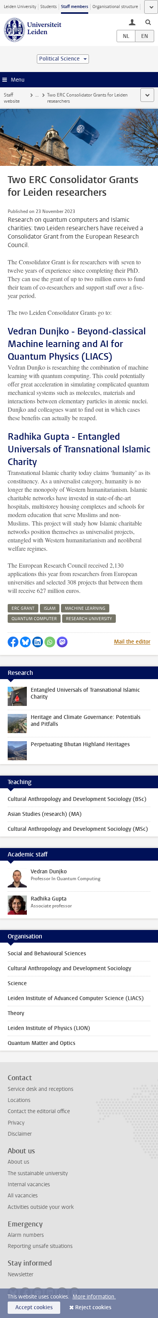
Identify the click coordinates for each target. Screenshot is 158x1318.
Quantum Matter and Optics (41, 1043)
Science (17, 983)
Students (48, 7)
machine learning (85, 608)
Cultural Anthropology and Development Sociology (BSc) (77, 799)
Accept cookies (34, 1307)
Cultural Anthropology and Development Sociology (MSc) (78, 829)
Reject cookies (93, 1307)
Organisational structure (115, 7)
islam (50, 608)
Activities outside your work (41, 1207)
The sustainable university (38, 1173)
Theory (16, 1013)
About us (18, 1162)
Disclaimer (20, 1134)
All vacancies (23, 1195)
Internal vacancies (29, 1184)
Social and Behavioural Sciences (47, 953)
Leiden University (20, 7)
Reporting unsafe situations (40, 1246)
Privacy (16, 1122)
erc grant (23, 608)
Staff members (74, 7)
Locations (19, 1100)
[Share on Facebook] (13, 642)
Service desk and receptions (40, 1089)
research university (89, 619)
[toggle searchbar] (148, 22)
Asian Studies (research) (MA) (45, 814)
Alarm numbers (26, 1235)
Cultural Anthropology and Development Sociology (69, 968)
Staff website (12, 98)
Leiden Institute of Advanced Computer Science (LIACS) (76, 998)
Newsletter (20, 1274)
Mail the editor (132, 641)
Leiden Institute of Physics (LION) (49, 1028)
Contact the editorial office (39, 1111)
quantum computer (34, 619)
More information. (94, 1296)
